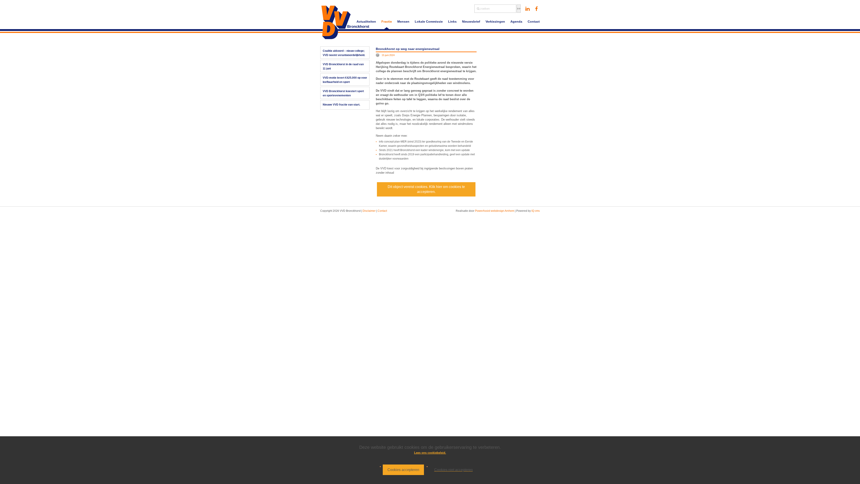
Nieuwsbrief (471, 21)
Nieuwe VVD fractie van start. (341, 104)
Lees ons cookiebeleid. (430, 452)
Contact (534, 21)
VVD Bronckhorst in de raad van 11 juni (343, 66)
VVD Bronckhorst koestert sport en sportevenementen (343, 93)
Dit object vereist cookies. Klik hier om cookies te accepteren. (426, 189)
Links (452, 21)
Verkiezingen (495, 21)
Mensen (403, 21)
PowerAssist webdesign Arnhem (494, 210)
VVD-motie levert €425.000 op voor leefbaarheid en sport (345, 80)
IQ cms (535, 210)
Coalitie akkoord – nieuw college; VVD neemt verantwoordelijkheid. (344, 53)
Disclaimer (369, 210)
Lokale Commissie (429, 21)
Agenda (516, 21)
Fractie (386, 21)
